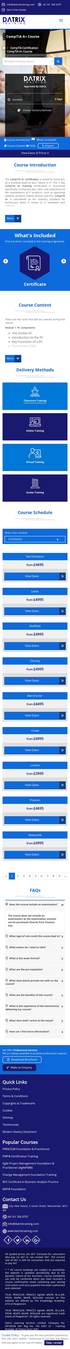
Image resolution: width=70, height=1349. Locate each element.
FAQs (32, 145)
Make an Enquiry (21, 1067)
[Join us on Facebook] (8, 1240)
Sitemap (8, 1117)
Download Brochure (24, 1059)
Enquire (49, 145)
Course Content (16, 145)
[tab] (35, 905)
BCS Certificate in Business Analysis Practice (30, 1182)
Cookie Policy (10, 1335)
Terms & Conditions (15, 1096)
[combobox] (28, 61)
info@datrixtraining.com (20, 4)
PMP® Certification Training (20, 1156)
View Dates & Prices (34, 153)
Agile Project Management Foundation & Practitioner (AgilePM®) (28, 1165)
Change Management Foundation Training (30, 1175)
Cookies (8, 1110)
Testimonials (11, 1125)
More (10, 218)
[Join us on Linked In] (27, 1240)
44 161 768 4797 (52, 4)
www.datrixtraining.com (22, 1231)
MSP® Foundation (14, 1189)
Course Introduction (18, 139)
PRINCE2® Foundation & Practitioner (26, 1149)
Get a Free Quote (16, 9)
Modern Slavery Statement (20, 1132)
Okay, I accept (54, 1342)
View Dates (32, 576)
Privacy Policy (11, 1089)
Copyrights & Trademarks (19, 1103)
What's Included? (46, 139)
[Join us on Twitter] (17, 1240)
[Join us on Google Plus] (36, 1240)
